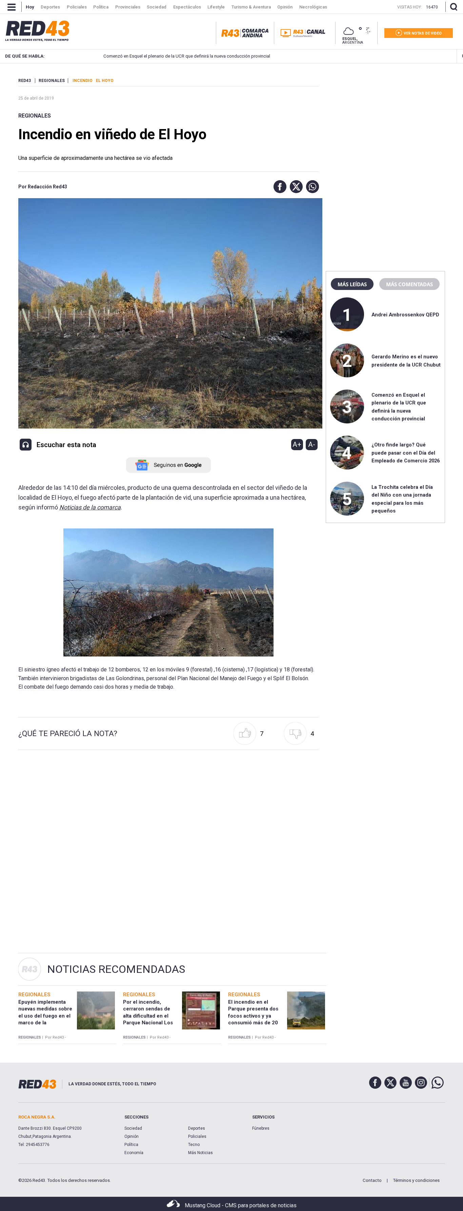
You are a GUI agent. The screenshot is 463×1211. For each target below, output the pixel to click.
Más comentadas (409, 284)
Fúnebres (260, 1128)
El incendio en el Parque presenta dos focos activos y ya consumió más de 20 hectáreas (253, 1015)
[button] (278, 186)
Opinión (131, 1136)
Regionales (34, 115)
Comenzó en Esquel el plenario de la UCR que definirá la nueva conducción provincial (186, 56)
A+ (297, 444)
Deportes (196, 1128)
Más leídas (352, 284)
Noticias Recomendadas (116, 969)
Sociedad (133, 1128)
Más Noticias (200, 1152)
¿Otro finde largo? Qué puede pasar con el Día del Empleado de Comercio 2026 (405, 453)
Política (131, 1144)
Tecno (194, 1144)
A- (311, 444)
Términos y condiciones (416, 1180)
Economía (133, 1152)
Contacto (372, 1180)
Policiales (197, 1136)
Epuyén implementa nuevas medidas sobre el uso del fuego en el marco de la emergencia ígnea (45, 1015)
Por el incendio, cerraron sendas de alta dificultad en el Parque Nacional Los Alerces (148, 1015)
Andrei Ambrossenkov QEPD (405, 315)
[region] (385, 120)
